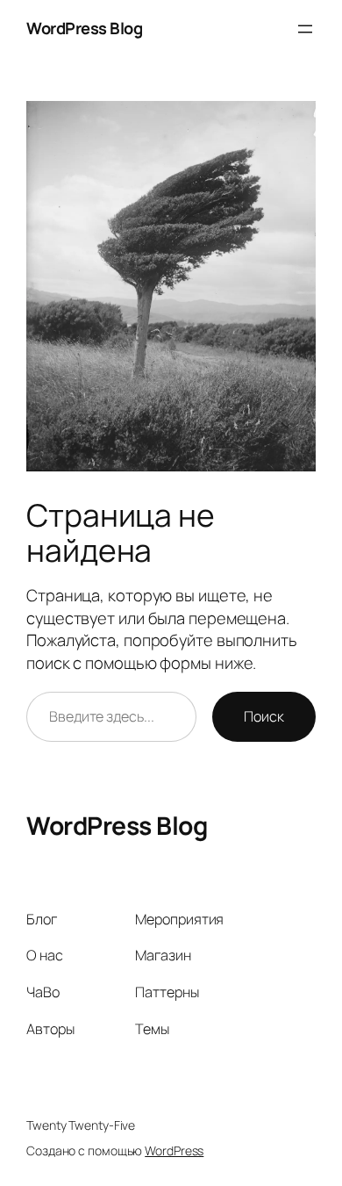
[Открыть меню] (305, 29)
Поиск (264, 716)
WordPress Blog (84, 28)
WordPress (174, 1150)
